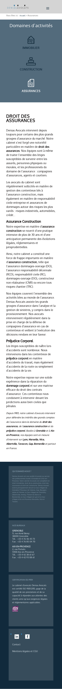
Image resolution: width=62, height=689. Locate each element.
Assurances (31, 91)
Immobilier (31, 47)
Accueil (22, 16)
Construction (31, 69)
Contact (16, 644)
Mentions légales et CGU (25, 651)
